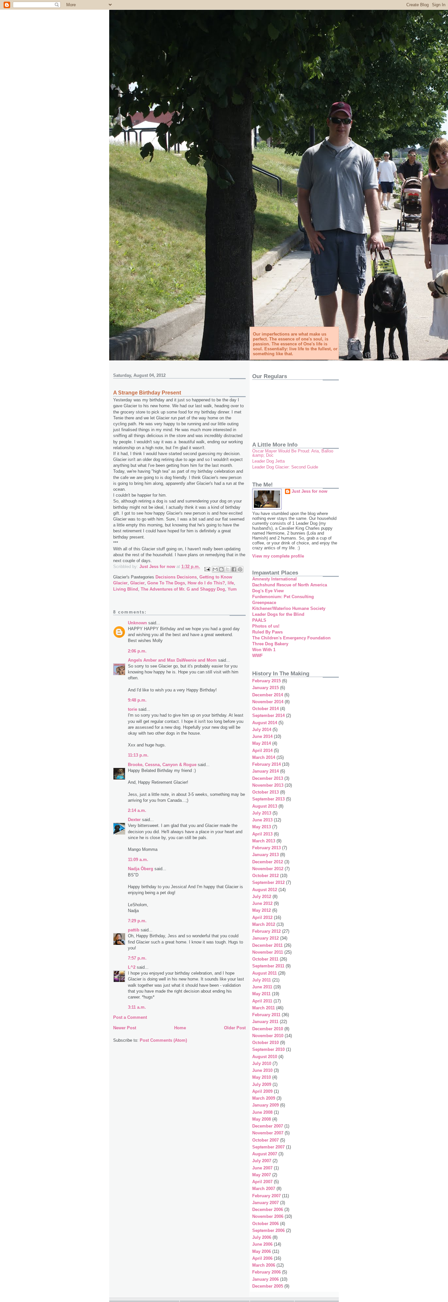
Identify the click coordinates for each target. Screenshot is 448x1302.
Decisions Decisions (176, 577)
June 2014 (262, 736)
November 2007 (267, 1132)
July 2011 (261, 980)
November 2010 (267, 1035)
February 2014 (266, 764)
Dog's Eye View (268, 590)
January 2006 (265, 1279)
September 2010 (268, 1049)
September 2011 (268, 965)
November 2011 (267, 952)
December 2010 (267, 1028)
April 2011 (262, 1001)
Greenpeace (264, 602)
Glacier (137, 582)
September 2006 (268, 1230)
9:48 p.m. (137, 700)
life (231, 582)
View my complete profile (278, 556)
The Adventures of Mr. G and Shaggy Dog (183, 589)
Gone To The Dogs (166, 582)
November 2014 (267, 701)
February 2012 (266, 931)
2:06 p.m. (137, 651)
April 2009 (262, 1091)
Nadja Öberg (140, 868)
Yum (232, 589)
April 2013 (262, 834)
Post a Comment (130, 1017)
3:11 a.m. (137, 1007)
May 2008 (261, 1119)
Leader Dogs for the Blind (278, 614)
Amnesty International (274, 579)
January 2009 (265, 1105)
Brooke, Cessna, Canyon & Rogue (162, 764)
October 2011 (265, 959)
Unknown (137, 622)
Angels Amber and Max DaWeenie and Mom (172, 660)
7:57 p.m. (137, 958)
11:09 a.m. (138, 859)
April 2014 (262, 750)
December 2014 (267, 694)
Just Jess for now (309, 491)
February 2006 (266, 1272)
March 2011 (263, 1007)
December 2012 (267, 861)
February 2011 (266, 1014)
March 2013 (263, 840)
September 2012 (268, 882)
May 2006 (261, 1251)
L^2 (131, 967)
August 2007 (264, 1153)
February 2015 (266, 680)
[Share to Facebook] (234, 569)
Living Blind (125, 589)
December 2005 (267, 1286)
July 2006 (261, 1237)
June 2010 (262, 1070)
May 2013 (261, 826)
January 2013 (265, 854)
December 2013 (267, 778)
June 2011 (262, 986)
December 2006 (267, 1209)
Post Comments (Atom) (163, 1040)
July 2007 (261, 1160)
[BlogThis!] (221, 569)
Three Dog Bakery (270, 643)
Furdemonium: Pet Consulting (283, 596)
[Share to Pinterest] (240, 569)
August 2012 (264, 889)
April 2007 (262, 1181)
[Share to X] (227, 569)
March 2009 (263, 1098)
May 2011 (261, 993)
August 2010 (264, 1056)
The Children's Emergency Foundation (291, 637)
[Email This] (215, 569)
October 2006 (265, 1223)
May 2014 (261, 743)
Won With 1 (263, 649)
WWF (257, 655)
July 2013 (261, 813)
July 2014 (261, 729)
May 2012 (261, 910)
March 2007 (263, 1188)
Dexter (134, 819)
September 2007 (268, 1147)
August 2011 (264, 973)
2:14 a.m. (137, 810)
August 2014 (264, 722)
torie (132, 709)
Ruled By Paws (267, 632)
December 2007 (267, 1126)
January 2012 (265, 938)
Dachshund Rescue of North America (289, 584)
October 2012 (265, 875)
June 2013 (262, 819)
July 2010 (261, 1063)
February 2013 (266, 847)
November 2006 (267, 1216)
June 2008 (262, 1112)
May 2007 (261, 1174)
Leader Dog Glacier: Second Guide (285, 467)
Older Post (235, 1027)
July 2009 (261, 1084)
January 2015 (265, 687)
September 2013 (268, 799)
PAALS (259, 620)
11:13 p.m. (138, 755)
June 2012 (262, 903)
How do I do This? (206, 582)
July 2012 (261, 896)
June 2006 (262, 1244)
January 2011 (265, 1021)
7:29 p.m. (137, 920)
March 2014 (263, 757)
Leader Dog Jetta (268, 461)
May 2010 (261, 1077)
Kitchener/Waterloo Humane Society (288, 608)
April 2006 (262, 1258)
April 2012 (262, 917)
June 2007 (262, 1167)
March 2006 (263, 1265)
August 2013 (264, 806)
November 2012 (267, 868)
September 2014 (268, 715)
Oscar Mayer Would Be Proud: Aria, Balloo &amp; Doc (292, 453)
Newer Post (124, 1027)
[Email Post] (206, 568)
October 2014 (265, 708)
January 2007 (265, 1202)
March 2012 (263, 924)
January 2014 (265, 771)
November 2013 (267, 785)
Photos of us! (265, 626)
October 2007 (265, 1140)
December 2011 (267, 945)
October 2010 (265, 1042)
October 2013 (265, 792)
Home (180, 1027)
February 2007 (266, 1195)
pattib (133, 929)
